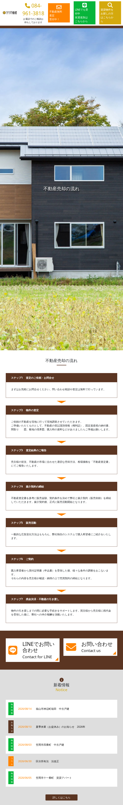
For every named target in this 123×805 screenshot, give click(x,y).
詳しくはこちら (61, 797)
